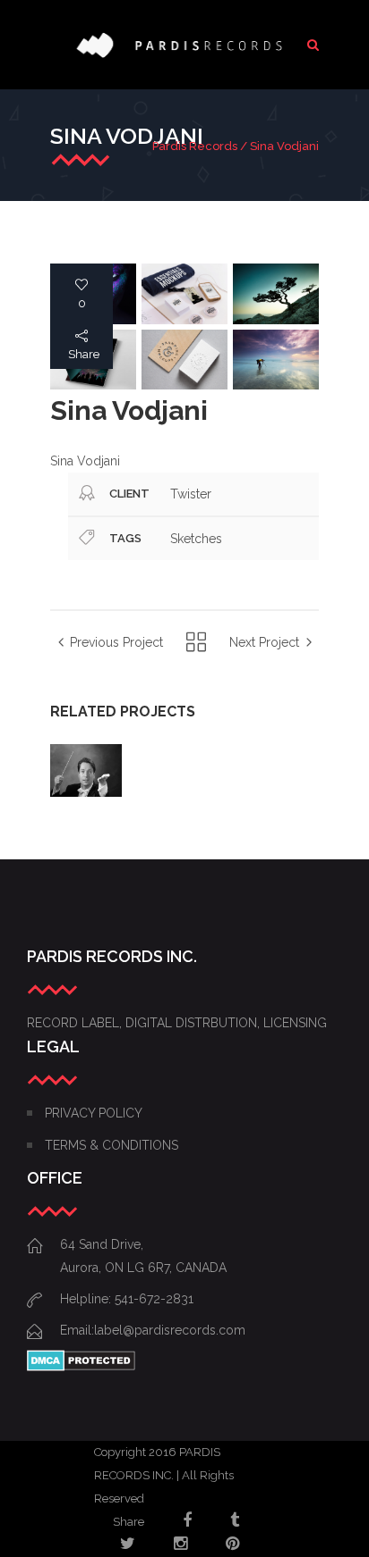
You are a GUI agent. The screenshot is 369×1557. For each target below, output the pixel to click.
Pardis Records (194, 146)
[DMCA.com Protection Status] (81, 1367)
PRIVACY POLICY (93, 1113)
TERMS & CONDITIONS (111, 1145)
